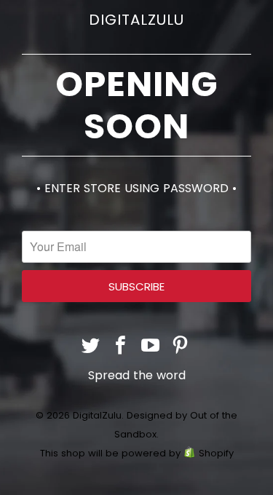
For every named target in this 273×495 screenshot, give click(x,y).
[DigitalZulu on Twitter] (91, 347)
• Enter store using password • (136, 188)
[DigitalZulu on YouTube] (150, 347)
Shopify (216, 453)
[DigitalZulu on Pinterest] (180, 347)
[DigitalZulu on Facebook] (120, 347)
